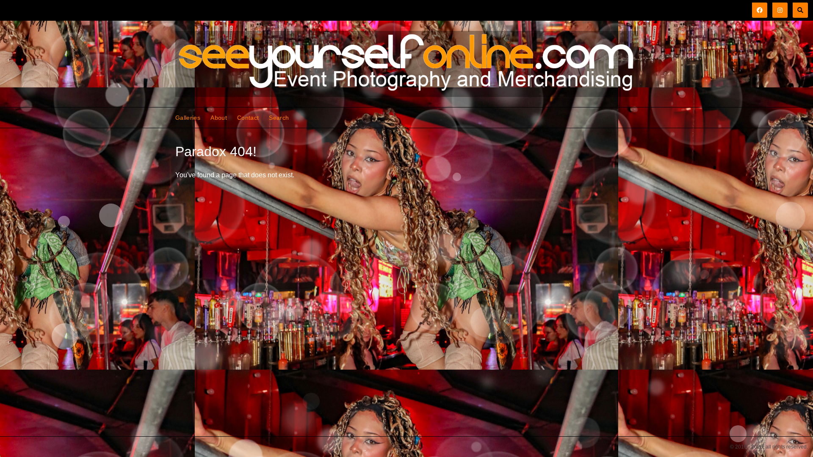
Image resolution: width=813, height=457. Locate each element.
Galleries (187, 117)
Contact (248, 117)
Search (279, 117)
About (218, 117)
